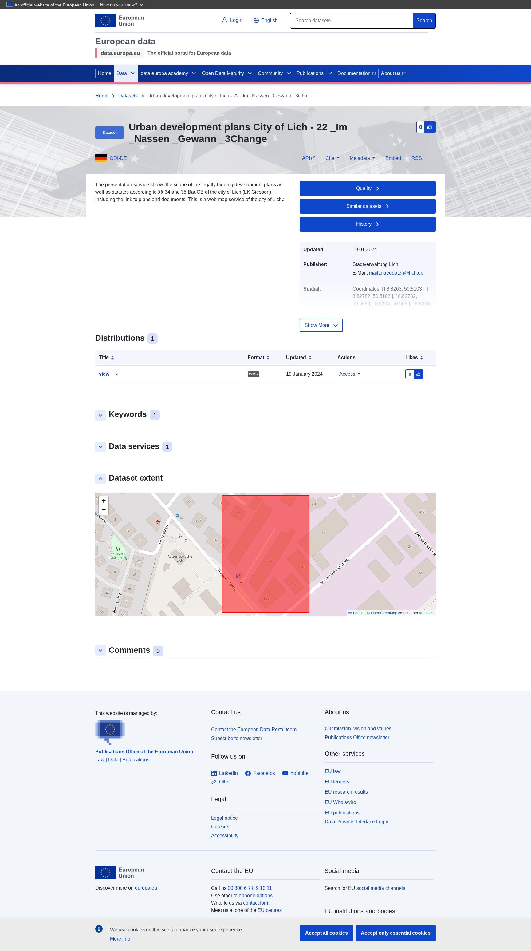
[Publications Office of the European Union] (149, 731)
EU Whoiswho (340, 802)
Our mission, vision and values (358, 728)
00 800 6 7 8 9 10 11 (250, 888)
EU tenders (337, 781)
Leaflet (358, 612)
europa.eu (146, 887)
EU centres (270, 910)
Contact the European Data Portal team (254, 729)
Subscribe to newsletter (236, 738)
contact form (256, 902)
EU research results (346, 791)
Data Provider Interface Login (356, 821)
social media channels (380, 888)
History (364, 224)
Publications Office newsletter (357, 737)
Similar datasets (363, 206)
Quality (364, 188)
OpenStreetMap (384, 612)
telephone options (253, 895)
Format (256, 357)
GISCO (428, 612)
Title (104, 357)
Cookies (220, 826)
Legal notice (224, 818)
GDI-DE (118, 158)
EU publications (342, 812)
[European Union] (149, 872)
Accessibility (224, 835)
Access (347, 374)
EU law (333, 771)
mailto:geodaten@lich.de (396, 272)
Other (225, 781)
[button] (122, 4)
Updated (296, 357)
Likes (411, 357)
